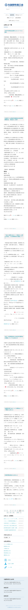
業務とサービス (10, 17)
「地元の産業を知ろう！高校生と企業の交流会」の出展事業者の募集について (14, 237)
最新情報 (12, 14)
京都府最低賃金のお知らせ (11, 475)
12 (7, 512)
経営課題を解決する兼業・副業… (11, 527)
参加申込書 (13, 300)
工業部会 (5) (6, 548)
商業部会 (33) (7, 546)
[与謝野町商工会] (14, 4)
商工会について (19, 14)
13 (10, 512)
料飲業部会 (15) (7, 552)
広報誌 (9, 560)
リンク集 (9, 567)
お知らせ (14, 111)
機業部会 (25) (7, 555)
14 (13, 512)
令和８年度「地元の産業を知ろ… (11, 525)
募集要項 (6, 323)
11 (22, 510)
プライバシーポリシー (18, 605)
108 (18, 512)
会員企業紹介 (18, 17)
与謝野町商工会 (11, 607)
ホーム (7, 14)
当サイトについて (9, 605)
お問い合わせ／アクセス (14, 20)
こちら (12, 105)
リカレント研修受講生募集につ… (11, 521)
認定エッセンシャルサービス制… (11, 518)
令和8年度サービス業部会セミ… (11, 523)
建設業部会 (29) (7, 550)
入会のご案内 (10, 563)
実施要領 (17, 281)
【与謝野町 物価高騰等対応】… (10, 530)
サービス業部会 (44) (8, 544)
